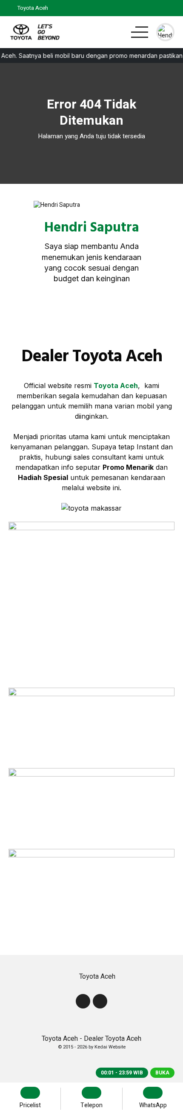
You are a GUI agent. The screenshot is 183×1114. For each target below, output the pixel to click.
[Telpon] (148, 8)
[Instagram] (102, 312)
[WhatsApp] (169, 8)
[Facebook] (81, 312)
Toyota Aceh (116, 385)
